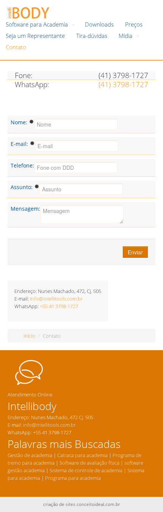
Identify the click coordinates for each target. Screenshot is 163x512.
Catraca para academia (82, 455)
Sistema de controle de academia (86, 470)
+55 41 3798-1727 (59, 306)
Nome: (20, 122)
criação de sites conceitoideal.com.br (81, 504)
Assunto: (22, 187)
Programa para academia (73, 477)
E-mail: (20, 143)
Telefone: (22, 165)
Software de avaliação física (88, 462)
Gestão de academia (30, 455)
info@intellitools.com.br (56, 298)
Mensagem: (25, 208)
